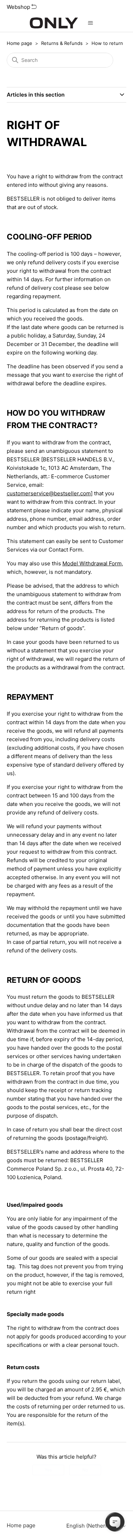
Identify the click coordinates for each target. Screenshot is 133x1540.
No (85, 1469)
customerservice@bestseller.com (49, 493)
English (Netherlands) (94, 1526)
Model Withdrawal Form (92, 563)
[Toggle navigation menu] (90, 23)
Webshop (19, 7)
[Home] (54, 23)
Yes (48, 1469)
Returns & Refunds (62, 43)
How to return (107, 43)
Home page (19, 43)
